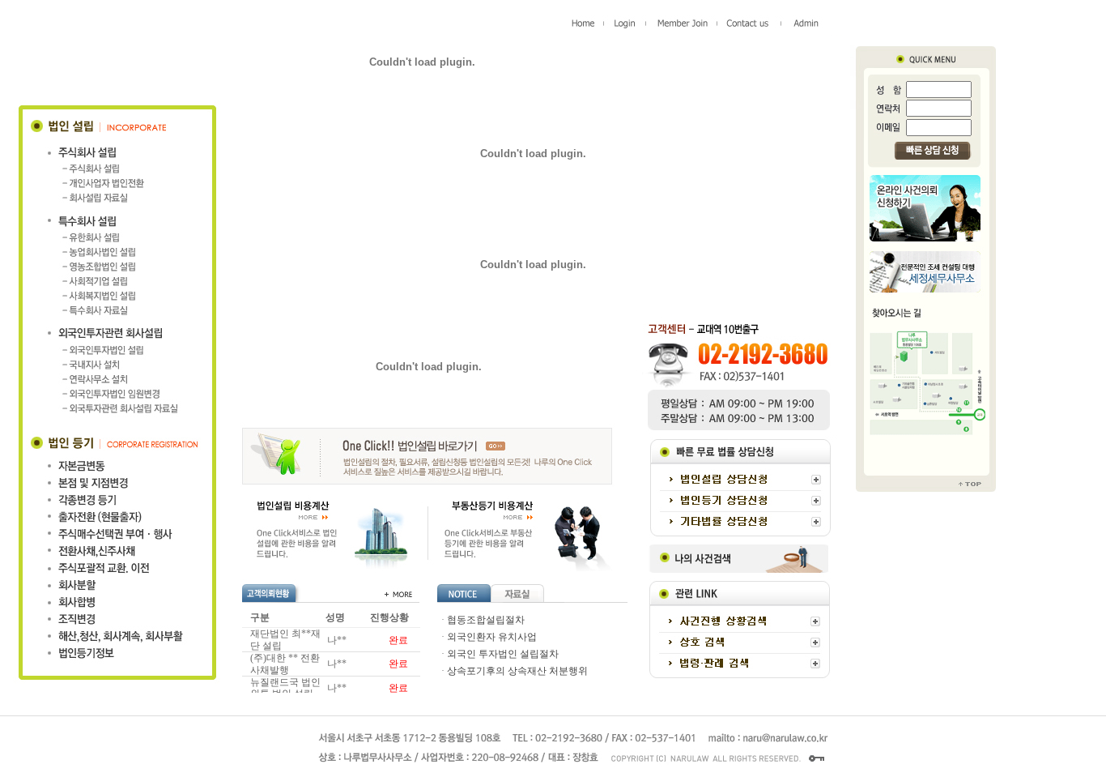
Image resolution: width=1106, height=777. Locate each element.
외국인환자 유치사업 (492, 637)
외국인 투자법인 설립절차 (503, 654)
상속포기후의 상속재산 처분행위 (517, 671)
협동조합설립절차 (486, 619)
